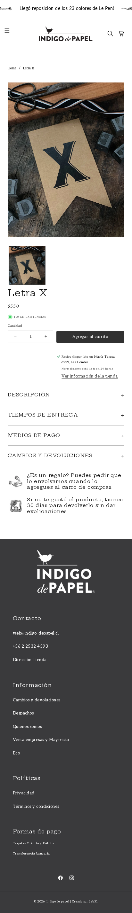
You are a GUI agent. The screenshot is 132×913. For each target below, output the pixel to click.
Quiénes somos (27, 726)
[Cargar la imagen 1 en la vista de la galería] (27, 265)
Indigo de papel (57, 901)
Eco (16, 753)
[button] (10, 33)
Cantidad (15, 326)
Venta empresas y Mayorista (41, 739)
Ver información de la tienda (90, 376)
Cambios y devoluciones (37, 700)
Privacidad (24, 793)
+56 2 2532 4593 (30, 646)
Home (12, 68)
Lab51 (93, 901)
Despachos (23, 713)
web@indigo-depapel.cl (36, 633)
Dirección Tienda (30, 659)
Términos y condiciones (36, 806)
